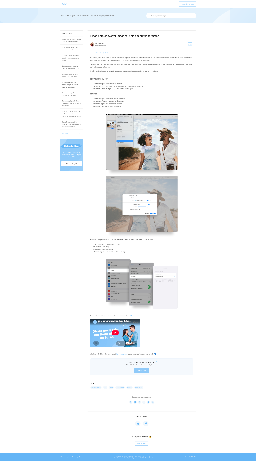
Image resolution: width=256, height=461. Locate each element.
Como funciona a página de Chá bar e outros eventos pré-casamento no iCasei (71, 124)
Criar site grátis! (141, 371)
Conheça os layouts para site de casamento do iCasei (71, 94)
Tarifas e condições (65, 457)
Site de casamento (83, 16)
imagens (129, 387)
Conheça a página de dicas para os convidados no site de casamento (71, 103)
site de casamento (96, 387)
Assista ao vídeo (133, 316)
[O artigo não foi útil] (145, 423)
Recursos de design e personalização (102, 16)
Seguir (190, 44)
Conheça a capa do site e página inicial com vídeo (70, 75)
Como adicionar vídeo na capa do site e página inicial (70, 67)
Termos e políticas (77, 457)
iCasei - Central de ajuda (67, 16)
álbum (111, 387)
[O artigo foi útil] (137, 423)
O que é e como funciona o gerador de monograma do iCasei (70, 57)
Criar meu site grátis (71, 164)
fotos (105, 387)
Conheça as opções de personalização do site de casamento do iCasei (70, 84)
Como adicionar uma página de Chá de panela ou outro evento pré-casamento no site (71, 113)
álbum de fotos (120, 387)
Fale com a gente (122, 354)
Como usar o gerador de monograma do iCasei (69, 48)
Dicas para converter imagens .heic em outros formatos (71, 40)
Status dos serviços (188, 4)
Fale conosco (141, 443)
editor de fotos (138, 387)
